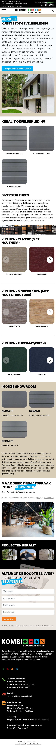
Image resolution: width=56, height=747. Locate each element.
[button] (4, 10)
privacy (38, 498)
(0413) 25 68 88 (14, 1)
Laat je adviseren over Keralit (17, 68)
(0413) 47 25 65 (21, 4)
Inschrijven (9, 619)
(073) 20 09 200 (17, 6)
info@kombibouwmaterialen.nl (19, 696)
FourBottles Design (28, 744)
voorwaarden (48, 498)
